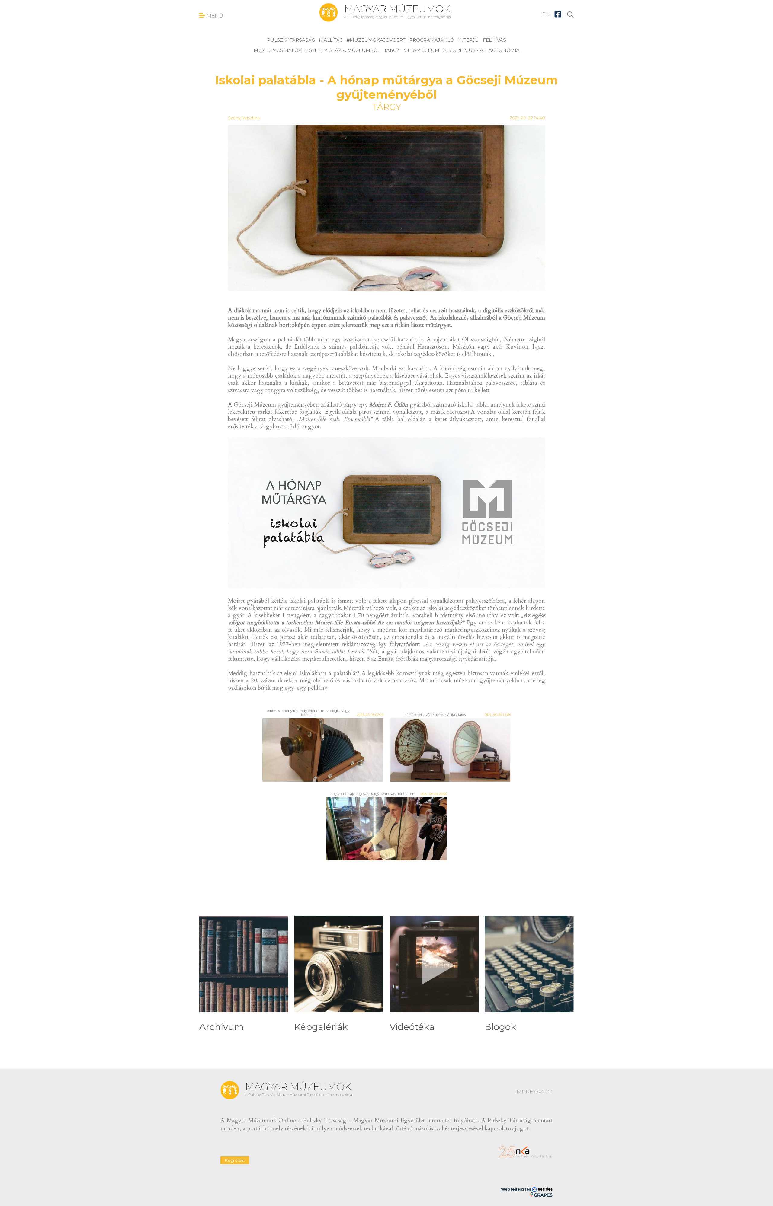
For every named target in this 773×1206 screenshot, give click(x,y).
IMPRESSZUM (534, 1091)
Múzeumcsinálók (278, 50)
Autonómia (504, 50)
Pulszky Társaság (291, 40)
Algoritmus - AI (464, 50)
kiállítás (331, 40)
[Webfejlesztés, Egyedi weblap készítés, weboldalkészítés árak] (541, 1194)
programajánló (431, 40)
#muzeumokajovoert (376, 40)
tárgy (391, 50)
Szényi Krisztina (244, 117)
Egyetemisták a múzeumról (343, 50)
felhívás (494, 40)
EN (546, 14)
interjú (468, 40)
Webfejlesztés (516, 1189)
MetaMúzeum (421, 50)
